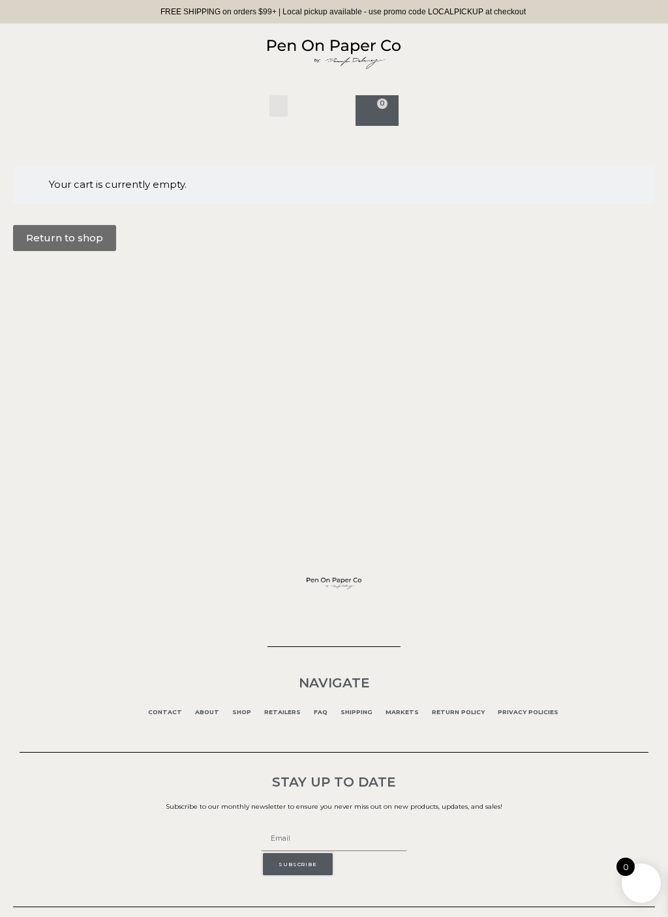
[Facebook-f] (309, 613)
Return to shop (64, 238)
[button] (278, 106)
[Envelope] (358, 613)
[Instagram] (334, 613)
